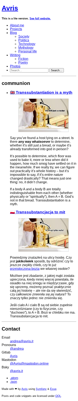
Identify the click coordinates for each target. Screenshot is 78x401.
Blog (13, 33)
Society (23, 36)
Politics (23, 40)
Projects (16, 29)
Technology (26, 44)
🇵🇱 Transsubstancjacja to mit (37, 212)
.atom (14, 378)
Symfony (41, 388)
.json (13, 381)
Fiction (23, 59)
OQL (58, 395)
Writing (15, 55)
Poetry (23, 62)
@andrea (17, 348)
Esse (53, 388)
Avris (10, 8)
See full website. (40, 18)
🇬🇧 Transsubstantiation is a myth (41, 92)
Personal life (27, 51)
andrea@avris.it (21, 341)
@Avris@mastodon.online (29, 363)
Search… (56, 70)
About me (17, 25)
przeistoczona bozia (25, 268)
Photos (15, 66)
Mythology (25, 47)
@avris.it (16, 371)
